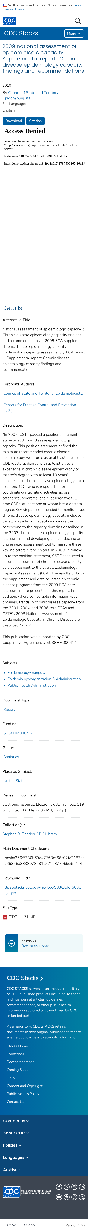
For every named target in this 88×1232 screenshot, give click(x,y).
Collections (15, 1054)
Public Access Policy (23, 1093)
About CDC (14, 1133)
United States (14, 780)
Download (13, 120)
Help (11, 1077)
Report (9, 709)
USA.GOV (28, 1225)
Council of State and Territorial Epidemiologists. (43, 393)
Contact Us (15, 1101)
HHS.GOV (9, 1225)
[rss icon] (82, 1197)
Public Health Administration (31, 685)
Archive (10, 1169)
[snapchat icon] (74, 1197)
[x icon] (66, 1186)
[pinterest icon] (66, 1197)
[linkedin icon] (82, 1186)
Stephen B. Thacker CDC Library (30, 834)
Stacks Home (17, 1046)
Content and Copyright (25, 1085)
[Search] (78, 21)
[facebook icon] (59, 1186)
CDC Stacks (23, 978)
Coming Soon (17, 1069)
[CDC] (10, 20)
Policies (10, 1145)
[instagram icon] (74, 1186)
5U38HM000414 (18, 733)
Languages (13, 1157)
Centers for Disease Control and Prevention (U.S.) (39, 407)
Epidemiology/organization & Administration (44, 679)
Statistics (11, 756)
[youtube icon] (59, 1197)
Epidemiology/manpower (28, 672)
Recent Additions (20, 1061)
